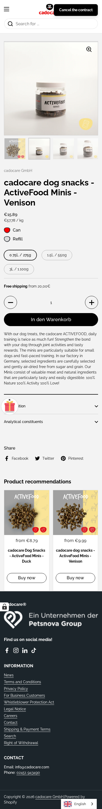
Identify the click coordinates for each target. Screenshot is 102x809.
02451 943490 (28, 772)
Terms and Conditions (22, 682)
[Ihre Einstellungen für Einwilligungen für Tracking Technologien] (4, 606)
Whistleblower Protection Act (29, 702)
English (80, 804)
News (9, 675)
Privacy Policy (16, 689)
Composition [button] (14, 406)
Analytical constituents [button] (23, 422)
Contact (11, 722)
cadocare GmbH (49, 797)
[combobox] (79, 804)
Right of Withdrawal (21, 743)
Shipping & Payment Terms (27, 729)
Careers (10, 716)
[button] (10, 302)
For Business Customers (24, 695)
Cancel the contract (76, 10)
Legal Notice (15, 709)
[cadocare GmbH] (49, 9)
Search (10, 736)
